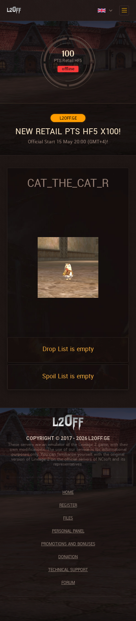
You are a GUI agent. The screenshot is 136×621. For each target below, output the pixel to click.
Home (68, 492)
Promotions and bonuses (68, 543)
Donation (68, 556)
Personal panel (68, 530)
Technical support (68, 569)
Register (68, 505)
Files (68, 518)
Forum (68, 582)
